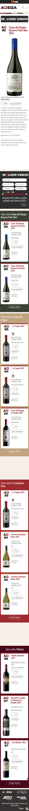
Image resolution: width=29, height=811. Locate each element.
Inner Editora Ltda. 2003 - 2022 (10, 803)
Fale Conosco (22, 803)
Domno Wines (5, 99)
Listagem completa (14, 307)
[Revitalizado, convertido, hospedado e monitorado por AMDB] (27, 809)
